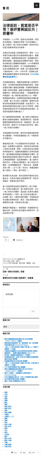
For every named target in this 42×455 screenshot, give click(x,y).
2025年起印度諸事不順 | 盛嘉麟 (14, 367)
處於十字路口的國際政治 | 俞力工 (15, 381)
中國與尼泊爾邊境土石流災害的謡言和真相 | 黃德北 (21, 351)
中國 (17, 261)
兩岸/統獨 (7, 412)
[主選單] (36, 5)
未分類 (6, 434)
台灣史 (6, 414)
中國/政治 (7, 446)
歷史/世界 (7, 438)
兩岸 (5, 410)
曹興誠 (28, 263)
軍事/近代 (7, 408)
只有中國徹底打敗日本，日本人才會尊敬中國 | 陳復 (21, 377)
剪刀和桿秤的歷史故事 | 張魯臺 (14, 379)
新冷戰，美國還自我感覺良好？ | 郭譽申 (17, 355)
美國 (5, 400)
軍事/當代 (7, 406)
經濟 (5, 398)
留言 (33, 311)
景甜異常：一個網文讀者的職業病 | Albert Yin (19, 353)
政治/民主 (7, 426)
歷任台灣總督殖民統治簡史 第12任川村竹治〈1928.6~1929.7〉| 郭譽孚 (18, 370)
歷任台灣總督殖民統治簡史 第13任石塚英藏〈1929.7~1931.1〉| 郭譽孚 (18, 340)
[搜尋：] (21, 327)
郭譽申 (20, 259)
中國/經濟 (7, 444)
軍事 (5, 404)
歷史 (5, 436)
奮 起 (6, 8)
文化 (5, 430)
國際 (5, 418)
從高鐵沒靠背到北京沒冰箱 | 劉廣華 (15, 361)
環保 (5, 392)
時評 (5, 432)
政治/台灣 (10, 261)
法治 (33, 263)
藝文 (5, 402)
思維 (5, 420)
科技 (5, 396)
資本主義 (22, 263)
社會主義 (15, 263)
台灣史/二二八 (9, 416)
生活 (5, 394)
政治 (5, 422)
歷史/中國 (7, 440)
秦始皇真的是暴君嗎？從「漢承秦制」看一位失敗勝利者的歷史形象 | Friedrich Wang (21, 344)
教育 (5, 428)
